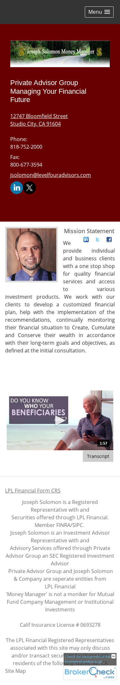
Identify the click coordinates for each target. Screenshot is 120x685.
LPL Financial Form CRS (32, 490)
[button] (99, 12)
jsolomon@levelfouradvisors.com (50, 174)
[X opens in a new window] (29, 187)
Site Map (15, 670)
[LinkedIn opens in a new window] (16, 187)
